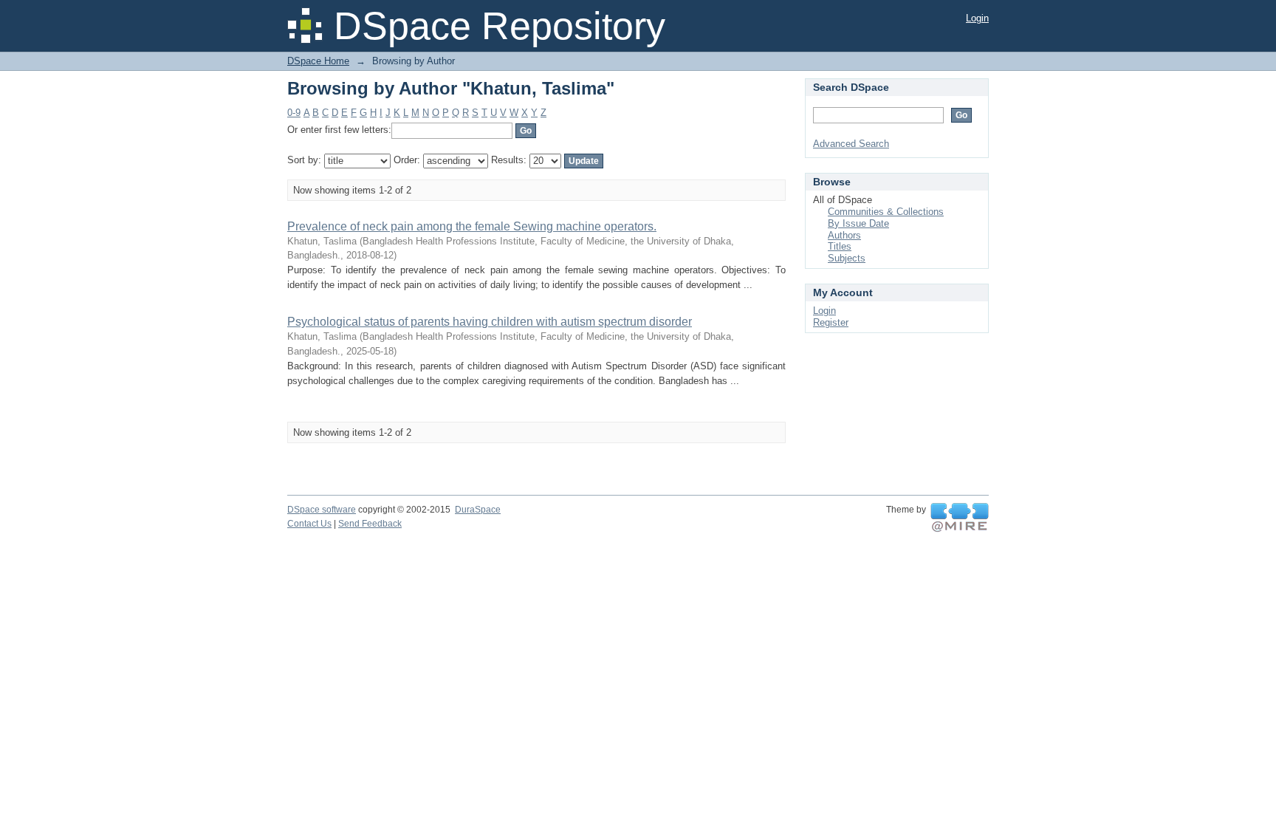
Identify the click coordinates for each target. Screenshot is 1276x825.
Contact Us (309, 523)
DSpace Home (318, 60)
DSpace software (321, 509)
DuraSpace (478, 509)
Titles (839, 246)
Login (977, 18)
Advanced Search (851, 143)
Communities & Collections (886, 211)
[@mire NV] (959, 518)
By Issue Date (858, 223)
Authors (844, 235)
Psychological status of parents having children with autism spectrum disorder (489, 321)
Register (830, 322)
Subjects (846, 258)
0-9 (294, 112)
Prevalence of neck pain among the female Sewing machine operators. (471, 226)
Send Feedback (370, 523)
